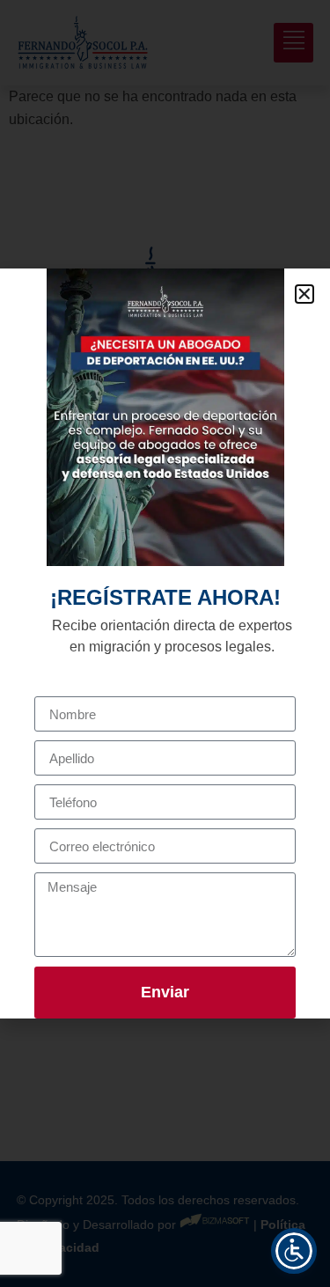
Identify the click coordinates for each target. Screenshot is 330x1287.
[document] (165, 643)
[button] (304, 294)
